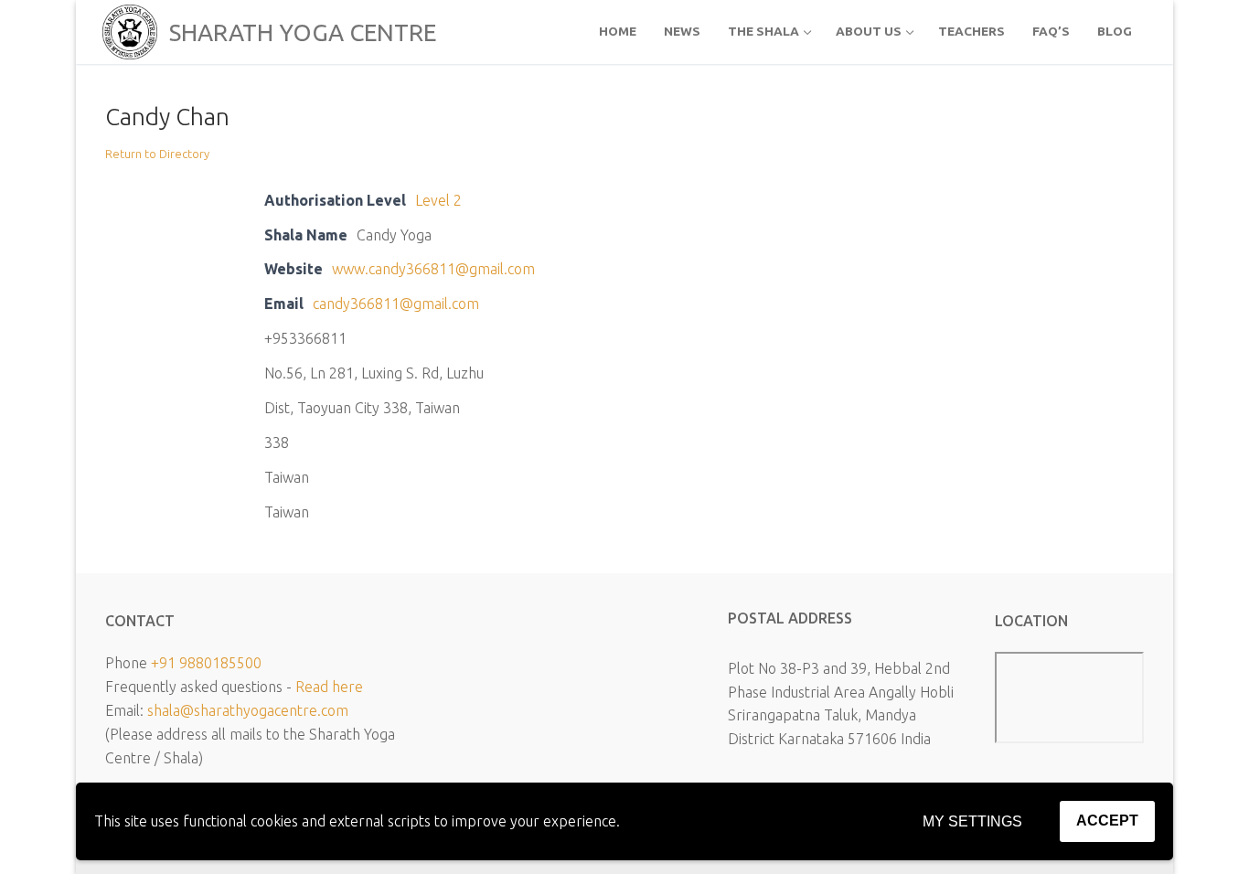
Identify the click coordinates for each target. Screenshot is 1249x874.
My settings (972, 821)
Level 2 (438, 200)
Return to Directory (157, 153)
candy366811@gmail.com (396, 303)
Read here (329, 686)
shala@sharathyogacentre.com (247, 710)
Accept (1107, 820)
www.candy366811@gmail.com (433, 269)
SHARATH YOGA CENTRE (302, 32)
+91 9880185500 (206, 663)
